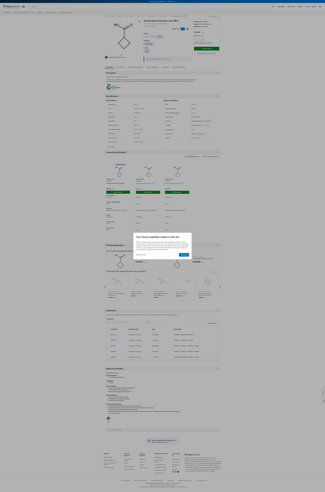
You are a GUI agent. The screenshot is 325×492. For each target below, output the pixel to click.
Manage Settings (140, 254)
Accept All (184, 255)
